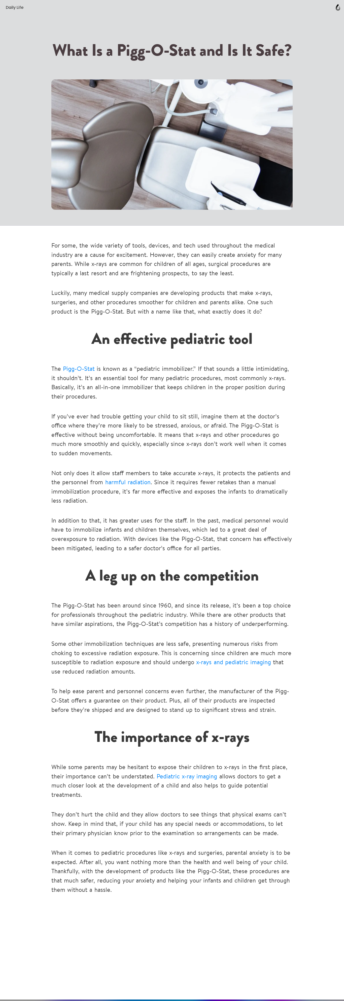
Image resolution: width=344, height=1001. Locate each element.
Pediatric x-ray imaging (187, 777)
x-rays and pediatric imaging (233, 663)
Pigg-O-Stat (79, 369)
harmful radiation (128, 483)
